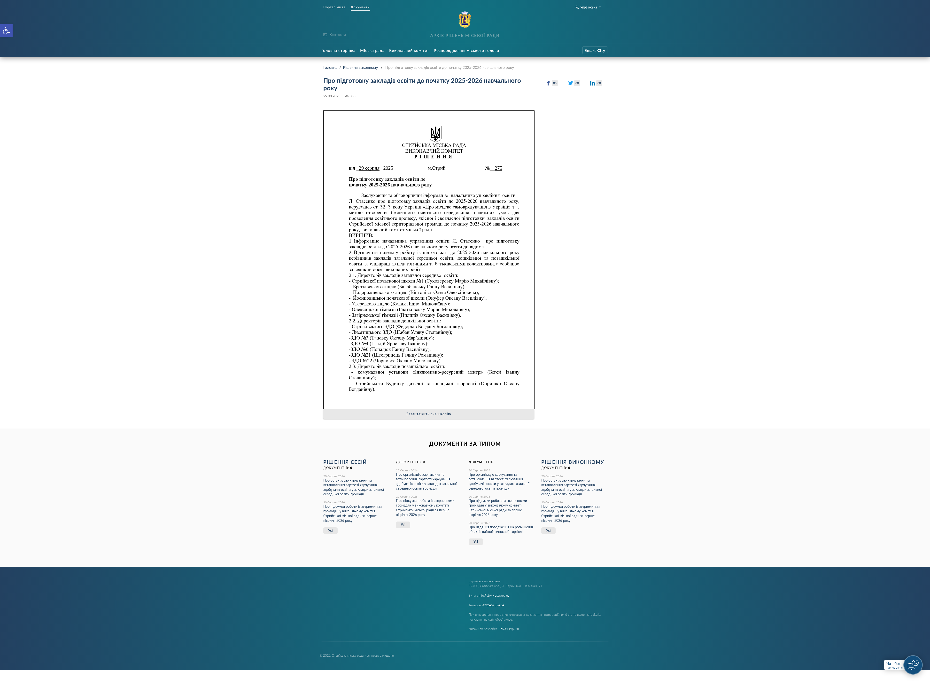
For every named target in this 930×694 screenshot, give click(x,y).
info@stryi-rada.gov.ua (494, 595)
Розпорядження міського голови (466, 50)
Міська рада (372, 50)
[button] (6, 30)
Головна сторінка (338, 50)
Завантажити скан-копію (428, 414)
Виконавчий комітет (409, 50)
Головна (330, 67)
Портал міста (334, 7)
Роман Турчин (509, 629)
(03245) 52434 (493, 605)
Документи (360, 7)
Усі (330, 530)
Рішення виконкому (360, 67)
